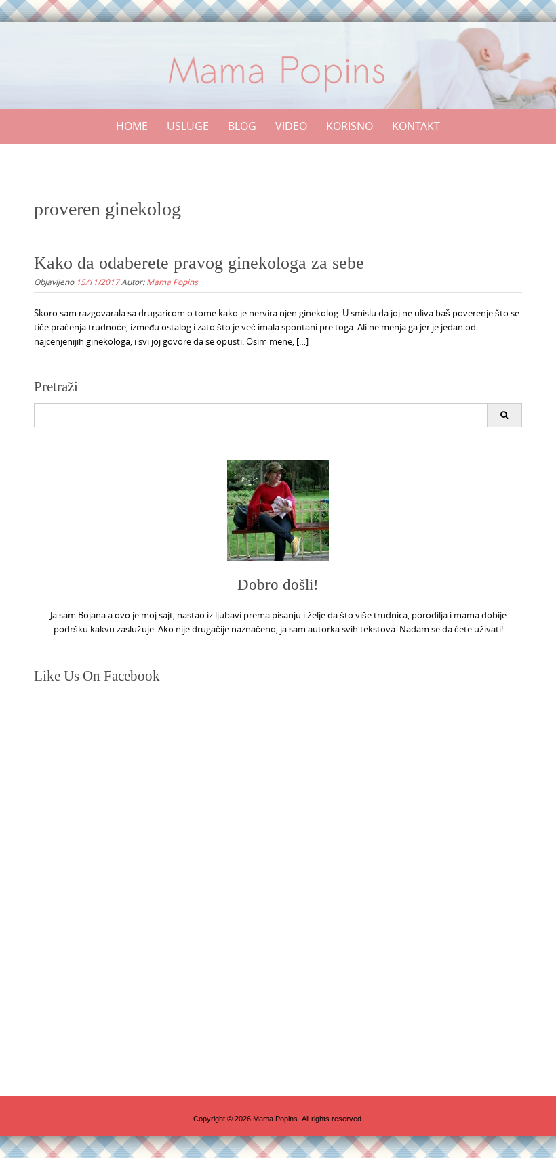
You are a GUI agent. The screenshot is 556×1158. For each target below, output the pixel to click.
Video (291, 126)
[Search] (504, 415)
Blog (242, 126)
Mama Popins (172, 281)
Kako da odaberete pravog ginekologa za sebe (199, 263)
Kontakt (416, 126)
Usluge (188, 126)
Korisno (349, 126)
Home (132, 126)
